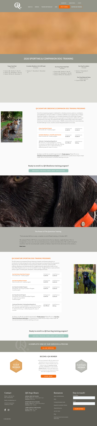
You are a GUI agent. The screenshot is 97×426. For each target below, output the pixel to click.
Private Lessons (66, 154)
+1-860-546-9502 (9, 397)
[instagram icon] (8, 410)
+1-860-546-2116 (11, 396)
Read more (22, 246)
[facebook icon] (5, 410)
